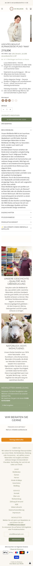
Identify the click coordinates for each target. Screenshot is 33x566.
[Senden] (30, 405)
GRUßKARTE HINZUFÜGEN (10, 115)
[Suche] (27, 9)
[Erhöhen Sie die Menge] (10, 109)
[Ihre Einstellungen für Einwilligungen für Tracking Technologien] (30, 563)
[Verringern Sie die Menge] (3, 109)
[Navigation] (2, 9)
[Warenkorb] (31, 9)
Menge (4, 106)
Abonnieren (16, 539)
